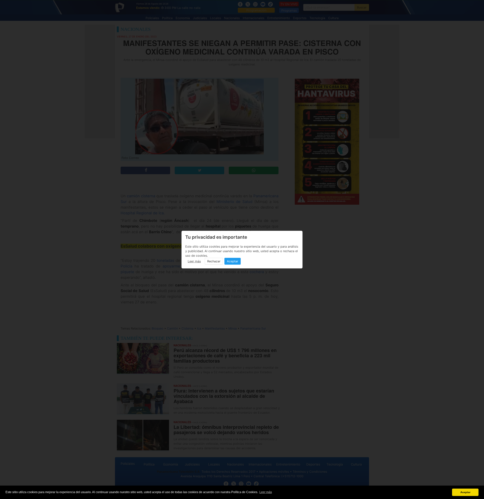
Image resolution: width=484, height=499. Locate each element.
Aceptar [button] (465, 492)
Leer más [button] (265, 492)
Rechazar (213, 261)
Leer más (194, 261)
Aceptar (232, 261)
